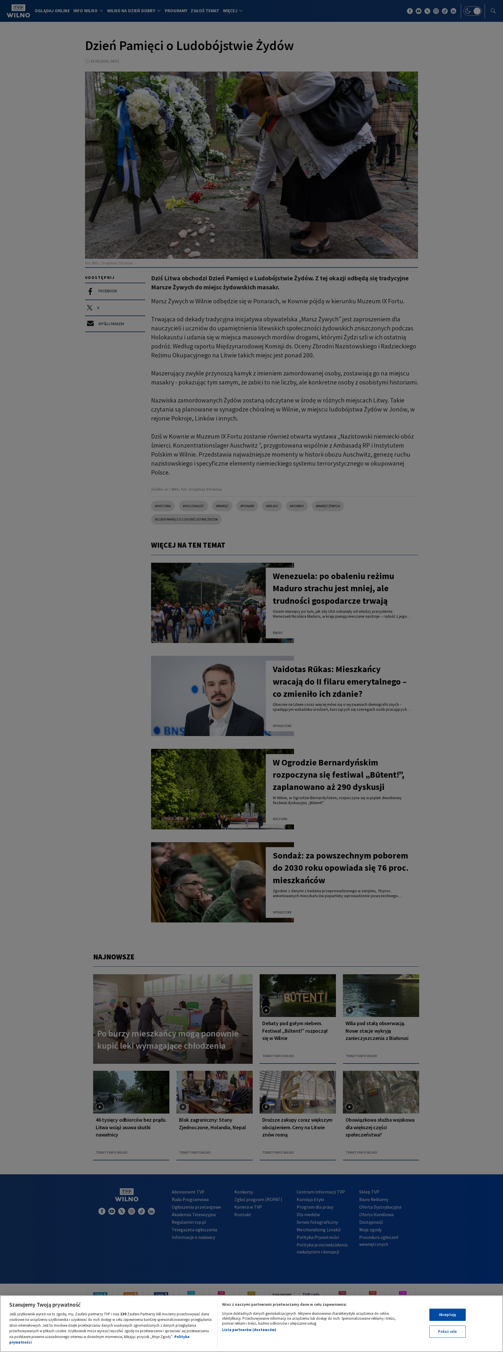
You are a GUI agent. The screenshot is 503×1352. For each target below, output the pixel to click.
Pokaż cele (447, 1331)
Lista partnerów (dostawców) (249, 1329)
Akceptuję (447, 1314)
